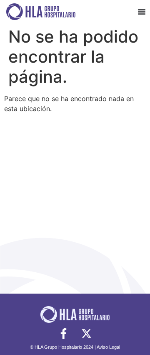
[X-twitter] (86, 333)
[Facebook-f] (63, 333)
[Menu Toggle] (142, 12)
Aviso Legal (108, 347)
